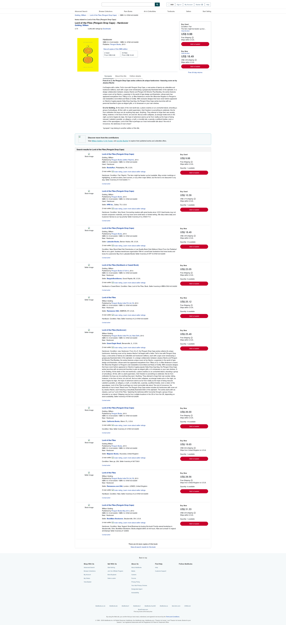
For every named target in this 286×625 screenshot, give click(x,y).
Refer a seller (112, 578)
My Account (188, 4)
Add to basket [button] (195, 44)
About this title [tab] (120, 76)
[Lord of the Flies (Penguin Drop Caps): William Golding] (89, 505)
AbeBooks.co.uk (100, 606)
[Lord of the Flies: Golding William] (89, 440)
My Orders (87, 578)
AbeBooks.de (113, 606)
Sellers (188, 11)
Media (133, 571)
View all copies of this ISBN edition (115, 49)
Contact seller (106, 184)
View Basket (87, 582)
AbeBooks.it (136, 606)
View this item (185, 31)
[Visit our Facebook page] (180, 567)
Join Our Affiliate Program (115, 571)
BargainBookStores (114, 278)
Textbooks (171, 11)
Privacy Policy (135, 582)
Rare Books (128, 11)
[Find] (157, 4)
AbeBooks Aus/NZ (150, 606)
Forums (133, 578)
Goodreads (107, 29)
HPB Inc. (110, 204)
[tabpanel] (140, 104)
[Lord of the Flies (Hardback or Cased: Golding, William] (89, 265)
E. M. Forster (108, 141)
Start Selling (207, 11)
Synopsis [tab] (108, 76)
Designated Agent (136, 589)
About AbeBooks (136, 567)
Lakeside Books (113, 241)
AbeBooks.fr (125, 606)
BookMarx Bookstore (115, 518)
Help (207, 4)
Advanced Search (81, 11)
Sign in (179, 4)
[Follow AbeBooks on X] (180, 570)
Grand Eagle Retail (114, 343)
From (109, 54)
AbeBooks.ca (164, 606)
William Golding (97, 141)
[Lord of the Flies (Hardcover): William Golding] (89, 330)
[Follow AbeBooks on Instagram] (180, 574)
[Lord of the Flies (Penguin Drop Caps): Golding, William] (89, 154)
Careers (133, 574)
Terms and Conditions (172, 617)
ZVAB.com (187, 606)
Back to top (143, 558)
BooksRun (111, 167)
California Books (113, 421)
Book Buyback (112, 574)
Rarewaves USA (113, 311)
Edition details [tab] (135, 76)
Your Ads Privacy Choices (139, 585)
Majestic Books (113, 454)
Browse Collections (105, 11)
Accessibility (135, 592)
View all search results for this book (143, 547)
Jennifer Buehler (122, 141)
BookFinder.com (143, 610)
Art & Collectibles (150, 11)
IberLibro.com (176, 606)
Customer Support (160, 571)
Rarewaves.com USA (115, 486)
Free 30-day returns (195, 72)
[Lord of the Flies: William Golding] (89, 297)
